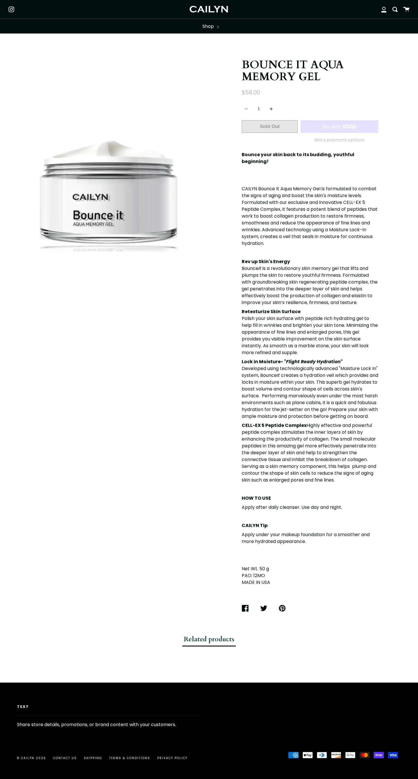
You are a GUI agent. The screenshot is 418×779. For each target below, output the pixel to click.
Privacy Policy (172, 758)
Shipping (93, 758)
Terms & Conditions (129, 758)
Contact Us (65, 758)
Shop (208, 26)
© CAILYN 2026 (31, 758)
